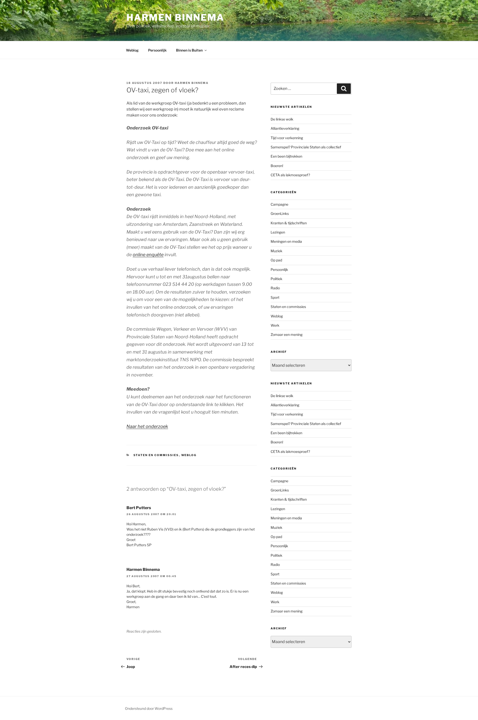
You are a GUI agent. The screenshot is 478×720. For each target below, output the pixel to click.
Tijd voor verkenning (287, 138)
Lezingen (278, 232)
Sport (275, 297)
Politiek (276, 279)
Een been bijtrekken (286, 156)
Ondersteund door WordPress (149, 708)
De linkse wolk (282, 119)
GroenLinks (280, 213)
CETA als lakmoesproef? (290, 175)
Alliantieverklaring (285, 128)
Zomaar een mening (286, 334)
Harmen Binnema (175, 17)
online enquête (148, 254)
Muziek (276, 251)
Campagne (279, 204)
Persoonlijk (157, 50)
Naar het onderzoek (147, 426)
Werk (275, 325)
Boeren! (277, 166)
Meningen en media (286, 241)
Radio (275, 288)
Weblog (132, 50)
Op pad (276, 260)
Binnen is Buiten (189, 50)
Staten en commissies (156, 455)
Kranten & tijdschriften (289, 223)
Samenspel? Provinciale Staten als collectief (306, 147)
